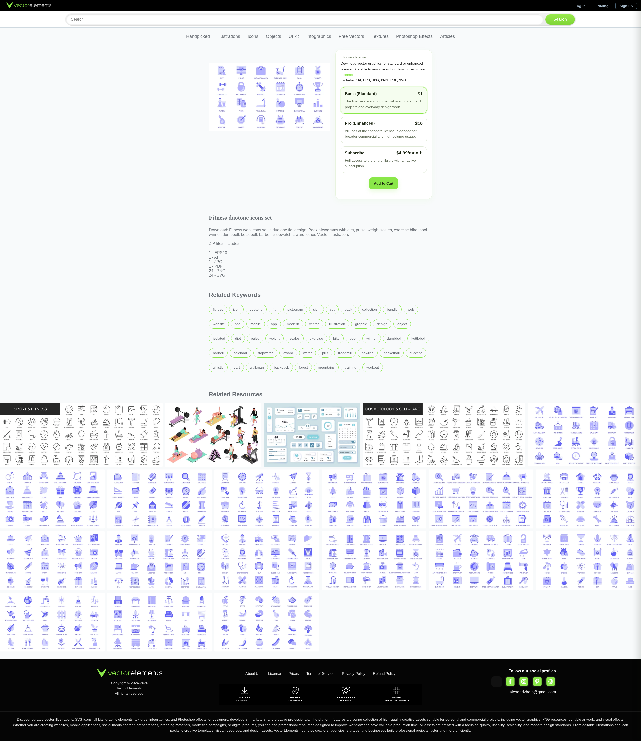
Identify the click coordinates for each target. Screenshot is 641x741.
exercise (316, 338)
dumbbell (394, 338)
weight (274, 338)
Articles (447, 36)
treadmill (345, 353)
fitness (218, 309)
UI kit (294, 36)
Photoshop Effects (414, 36)
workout (372, 367)
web (411, 309)
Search (560, 19)
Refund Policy (384, 673)
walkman (257, 367)
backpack (281, 367)
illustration (337, 324)
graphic (361, 324)
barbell (218, 353)
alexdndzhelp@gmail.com (533, 692)
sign (316, 309)
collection (369, 309)
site (237, 324)
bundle (392, 309)
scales (295, 338)
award (288, 353)
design (382, 324)
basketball (392, 353)
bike (336, 338)
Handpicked (198, 36)
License (347, 75)
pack (348, 309)
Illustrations (228, 36)
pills (325, 353)
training (350, 367)
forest (303, 367)
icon (236, 309)
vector (314, 324)
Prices (293, 673)
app (274, 324)
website (219, 324)
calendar (240, 353)
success (416, 353)
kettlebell (418, 338)
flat (275, 309)
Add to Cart (383, 183)
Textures (380, 36)
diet (238, 338)
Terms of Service (320, 673)
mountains (326, 367)
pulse (255, 338)
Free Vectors (351, 36)
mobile (255, 324)
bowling (368, 353)
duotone (256, 309)
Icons (253, 36)
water (307, 353)
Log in (580, 6)
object (402, 324)
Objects (273, 36)
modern (293, 324)
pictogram (295, 309)
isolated (219, 338)
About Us (253, 673)
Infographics (318, 36)
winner (371, 338)
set (332, 309)
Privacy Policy (353, 673)
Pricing (603, 6)
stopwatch (265, 353)
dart (237, 367)
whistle (218, 367)
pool (353, 338)
